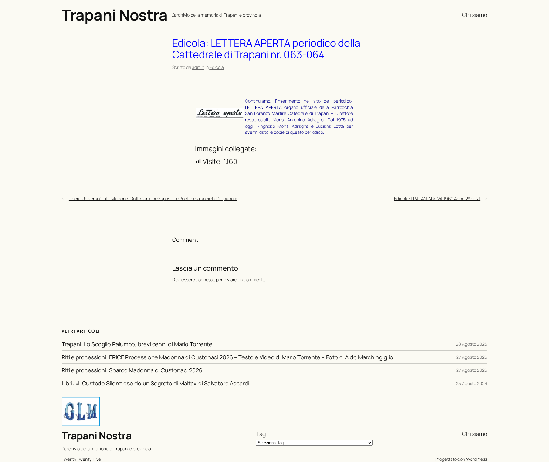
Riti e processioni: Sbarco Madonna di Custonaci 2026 (132, 370)
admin (198, 67)
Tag (261, 434)
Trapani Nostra (114, 14)
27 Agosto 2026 (471, 357)
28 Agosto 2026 (471, 344)
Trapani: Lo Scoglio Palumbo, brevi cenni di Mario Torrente (137, 344)
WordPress (476, 459)
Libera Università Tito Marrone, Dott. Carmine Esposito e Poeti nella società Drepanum (153, 198)
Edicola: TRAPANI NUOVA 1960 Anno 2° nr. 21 (437, 198)
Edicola (216, 67)
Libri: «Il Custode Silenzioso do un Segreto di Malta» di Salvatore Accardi (155, 383)
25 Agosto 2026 (471, 383)
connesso (205, 279)
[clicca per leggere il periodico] (220, 116)
